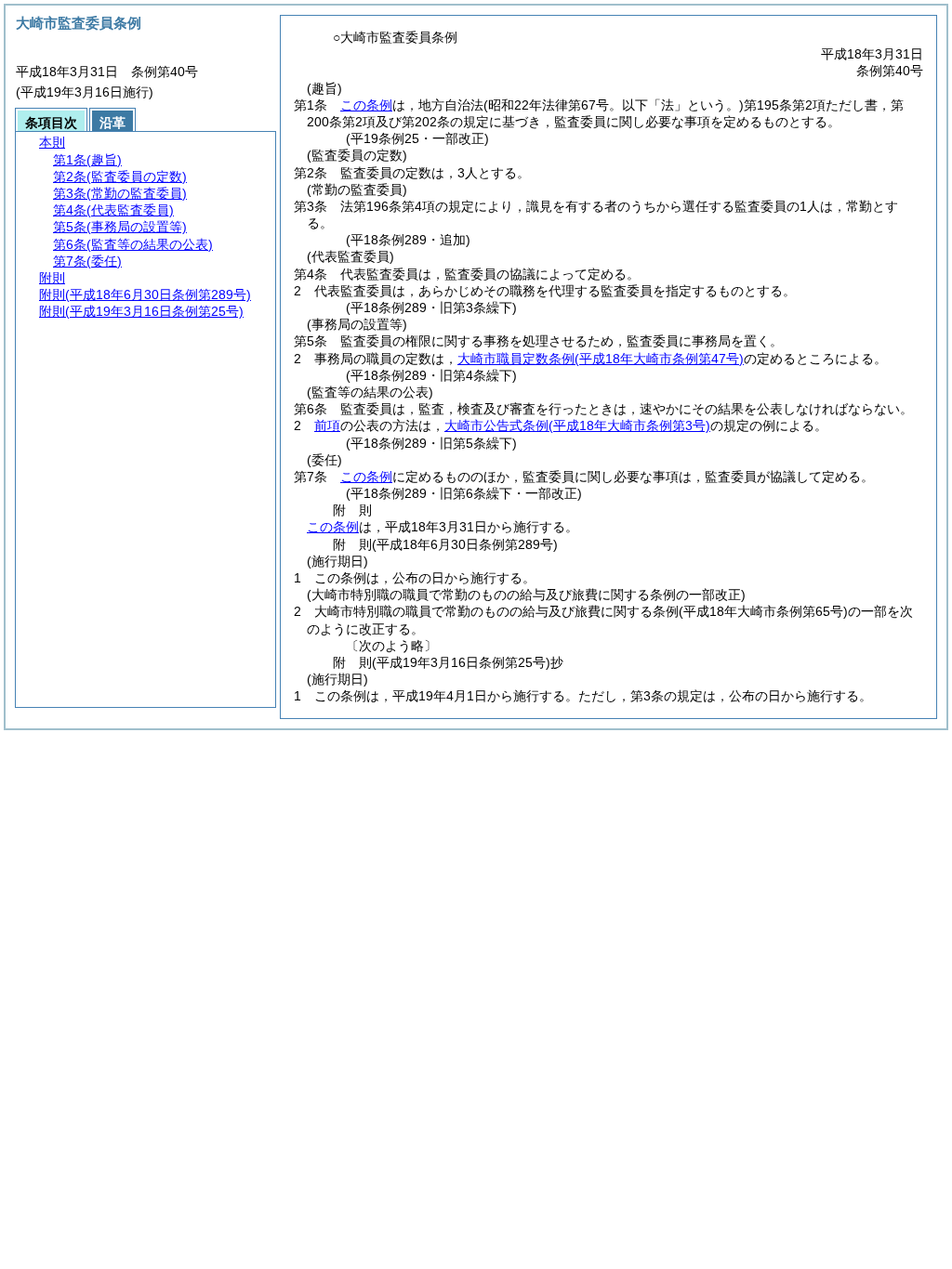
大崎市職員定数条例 (600, 358)
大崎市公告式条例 (577, 425)
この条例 (366, 105)
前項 (327, 425)
